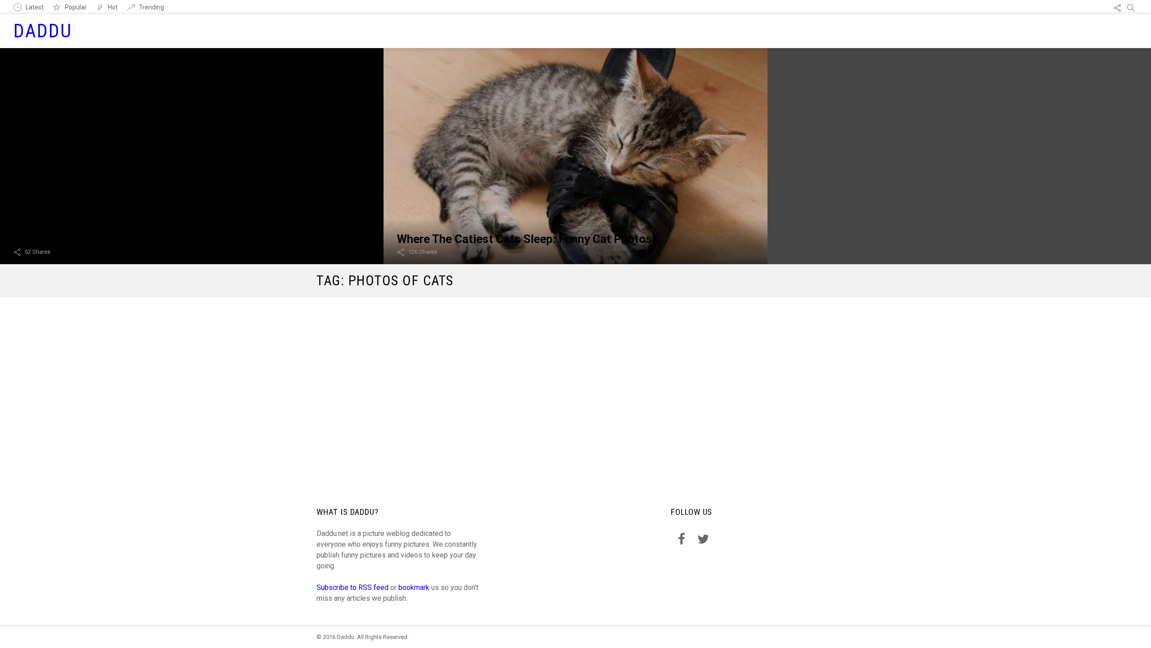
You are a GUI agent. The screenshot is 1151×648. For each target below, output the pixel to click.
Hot (113, 7)
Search (1131, 7)
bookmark (413, 587)
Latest (35, 7)
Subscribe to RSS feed (352, 587)
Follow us (1117, 7)
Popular (76, 7)
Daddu (42, 31)
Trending (151, 7)
